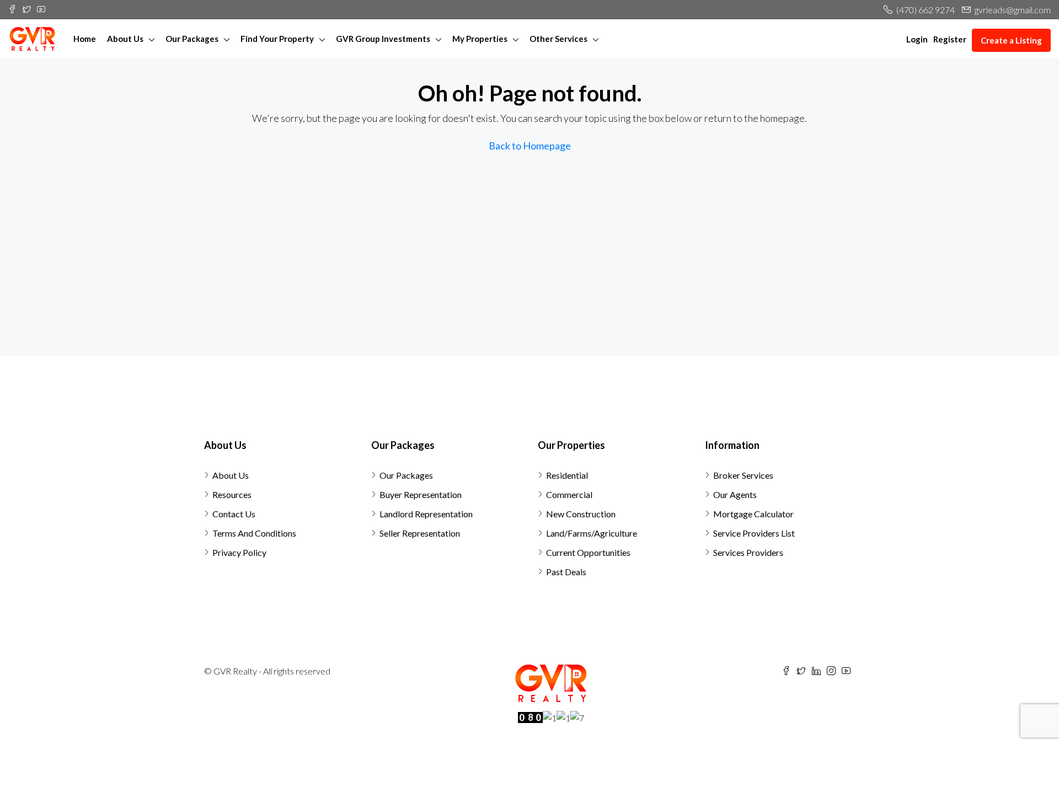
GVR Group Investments (383, 39)
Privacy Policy (239, 552)
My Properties (479, 39)
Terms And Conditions (254, 533)
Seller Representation (419, 533)
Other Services (558, 39)
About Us (125, 39)
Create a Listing (1011, 40)
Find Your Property (277, 39)
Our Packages (191, 39)
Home (84, 39)
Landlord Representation (426, 513)
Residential (567, 475)
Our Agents (735, 494)
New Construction (581, 513)
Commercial (569, 494)
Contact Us (233, 513)
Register (949, 39)
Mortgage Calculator (753, 513)
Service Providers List (754, 533)
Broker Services (743, 475)
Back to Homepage (530, 146)
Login (917, 39)
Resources (232, 494)
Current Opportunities (588, 552)
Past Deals (566, 571)
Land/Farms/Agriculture (591, 533)
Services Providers (748, 552)
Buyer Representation (420, 494)
